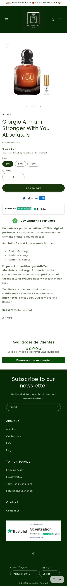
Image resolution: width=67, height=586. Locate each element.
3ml (8, 163)
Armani (6, 114)
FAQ (8, 443)
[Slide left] (26, 106)
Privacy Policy (14, 477)
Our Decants (13, 436)
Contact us (12, 510)
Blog (8, 450)
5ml (20, 163)
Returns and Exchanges (20, 490)
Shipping (21, 153)
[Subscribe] (57, 407)
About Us (11, 429)
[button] (6, 19)
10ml (33, 163)
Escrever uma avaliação (33, 360)
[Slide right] (40, 106)
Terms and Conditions (19, 483)
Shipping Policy (15, 470)
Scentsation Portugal (37, 583)
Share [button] (8, 317)
